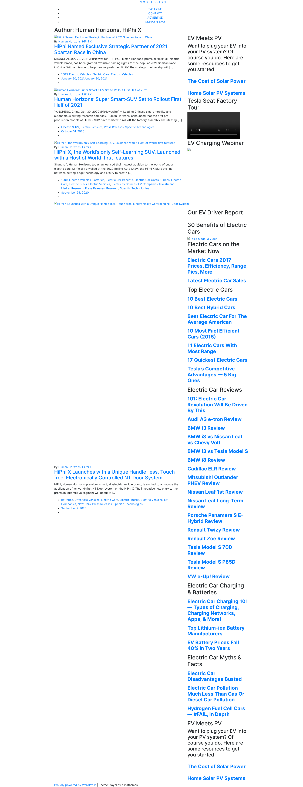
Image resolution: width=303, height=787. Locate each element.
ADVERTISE (155, 17)
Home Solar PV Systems (216, 93)
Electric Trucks (129, 500)
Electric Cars (100, 74)
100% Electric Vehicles (76, 74)
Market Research (72, 188)
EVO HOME (155, 9)
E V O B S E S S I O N (151, 2)
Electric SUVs (70, 127)
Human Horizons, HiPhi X (75, 41)
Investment (166, 184)
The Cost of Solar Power (216, 81)
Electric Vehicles (122, 74)
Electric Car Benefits (119, 180)
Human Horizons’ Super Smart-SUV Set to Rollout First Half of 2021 (117, 102)
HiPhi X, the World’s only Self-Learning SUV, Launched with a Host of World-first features (117, 155)
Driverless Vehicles (87, 500)
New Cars (84, 504)
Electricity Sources (124, 184)
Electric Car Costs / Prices (152, 180)
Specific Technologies (139, 127)
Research (112, 188)
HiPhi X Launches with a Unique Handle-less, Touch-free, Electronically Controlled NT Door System (115, 475)
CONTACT (155, 13)
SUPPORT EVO (155, 22)
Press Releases (114, 127)
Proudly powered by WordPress (75, 785)
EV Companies (148, 184)
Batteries (98, 180)
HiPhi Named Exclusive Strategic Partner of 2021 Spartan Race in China (110, 49)
